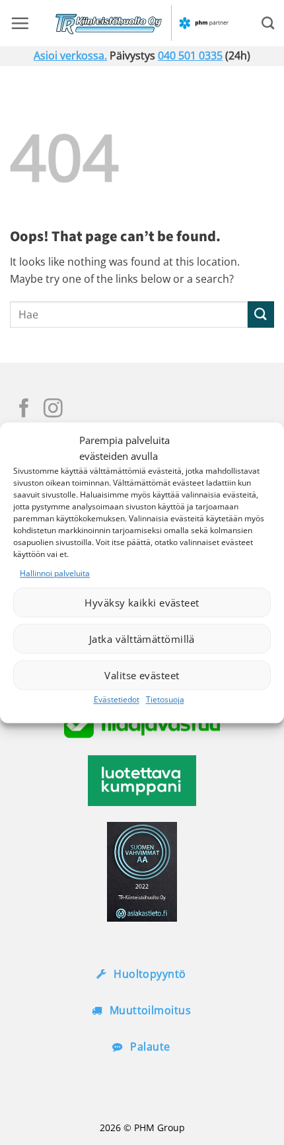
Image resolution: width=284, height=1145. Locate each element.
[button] (20, 23)
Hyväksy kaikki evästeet (142, 602)
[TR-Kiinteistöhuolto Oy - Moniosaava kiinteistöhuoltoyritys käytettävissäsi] (142, 23)
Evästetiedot (116, 700)
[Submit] (261, 314)
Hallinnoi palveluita (55, 573)
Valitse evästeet (141, 675)
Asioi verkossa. (70, 55)
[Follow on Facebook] (24, 409)
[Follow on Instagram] (53, 409)
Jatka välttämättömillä (142, 639)
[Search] (268, 23)
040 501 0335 (190, 55)
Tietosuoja (165, 700)
